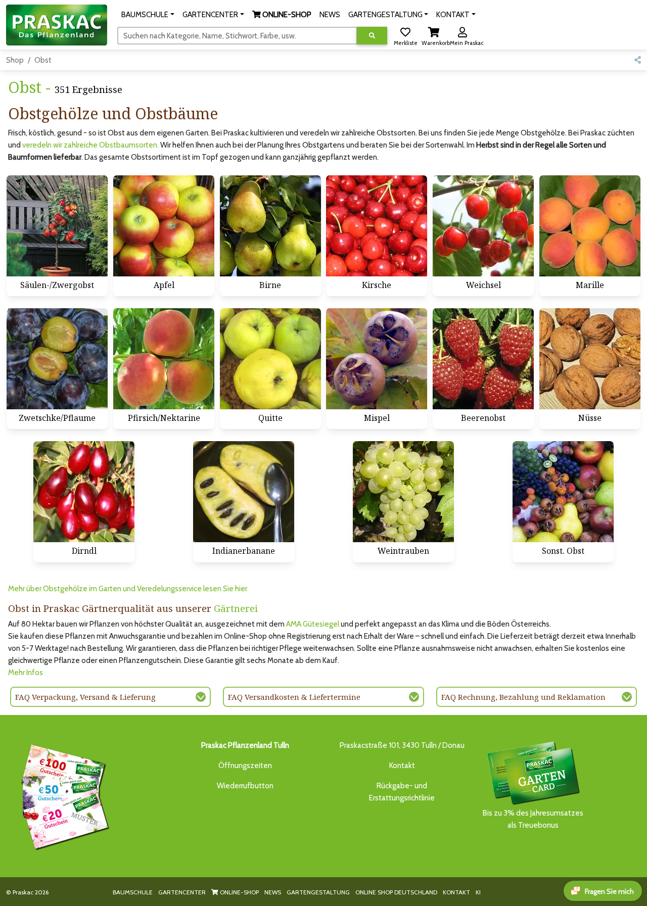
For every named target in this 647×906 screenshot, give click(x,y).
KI (478, 892)
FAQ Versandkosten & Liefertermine (294, 697)
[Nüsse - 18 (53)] (589, 358)
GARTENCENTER (182, 892)
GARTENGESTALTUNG (318, 892)
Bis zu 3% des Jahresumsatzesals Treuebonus (533, 819)
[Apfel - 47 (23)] (163, 225)
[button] (147, 15)
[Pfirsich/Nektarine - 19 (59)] (163, 358)
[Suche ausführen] (372, 35)
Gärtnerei (236, 608)
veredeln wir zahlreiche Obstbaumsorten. (90, 145)
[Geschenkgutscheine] (62, 795)
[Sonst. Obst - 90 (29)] (563, 491)
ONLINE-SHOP (238, 892)
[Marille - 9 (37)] (589, 225)
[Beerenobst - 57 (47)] (483, 358)
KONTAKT (456, 892)
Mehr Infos (25, 672)
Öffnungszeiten (245, 765)
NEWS (272, 892)
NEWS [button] (329, 14)
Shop (15, 60)
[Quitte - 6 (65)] (270, 358)
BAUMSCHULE (133, 892)
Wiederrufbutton (245, 785)
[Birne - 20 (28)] (270, 225)
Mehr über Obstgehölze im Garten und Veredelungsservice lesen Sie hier (127, 588)
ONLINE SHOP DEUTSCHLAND (396, 892)
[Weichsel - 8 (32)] (483, 225)
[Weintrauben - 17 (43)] (403, 491)
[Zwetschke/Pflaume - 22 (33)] (57, 358)
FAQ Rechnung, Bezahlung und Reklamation (523, 697)
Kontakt (402, 765)
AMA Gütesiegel (312, 624)
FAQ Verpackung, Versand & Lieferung (85, 697)
